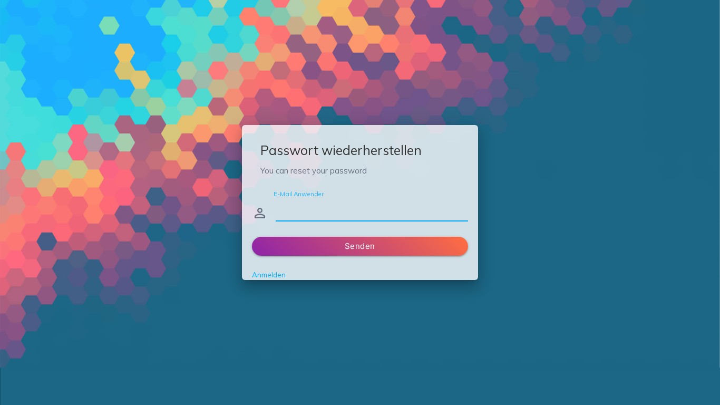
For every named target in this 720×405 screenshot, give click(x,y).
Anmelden (269, 274)
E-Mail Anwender (299, 193)
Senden (360, 246)
